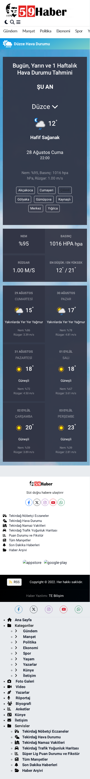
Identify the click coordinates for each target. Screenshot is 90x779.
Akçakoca (25, 190)
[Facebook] (28, 502)
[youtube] (63, 609)
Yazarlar (29, 664)
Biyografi (23, 703)
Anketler (22, 709)
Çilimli (65, 190)
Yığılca (53, 208)
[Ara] (12, 22)
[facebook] (18, 609)
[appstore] (32, 563)
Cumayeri (46, 190)
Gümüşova (43, 199)
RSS (16, 582)
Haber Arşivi (18, 550)
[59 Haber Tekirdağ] (46, 10)
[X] (37, 502)
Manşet (28, 31)
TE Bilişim (56, 596)
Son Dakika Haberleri (24, 545)
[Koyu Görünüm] (6, 22)
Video (20, 687)
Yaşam (28, 659)
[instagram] (49, 609)
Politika (45, 31)
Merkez (35, 208)
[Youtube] (53, 502)
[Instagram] (45, 502)
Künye (28, 670)
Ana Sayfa (23, 620)
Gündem (10, 31)
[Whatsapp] (61, 502)
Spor (79, 31)
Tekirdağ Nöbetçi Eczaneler (29, 516)
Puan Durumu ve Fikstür (26, 535)
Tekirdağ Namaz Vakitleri (27, 526)
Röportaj (22, 698)
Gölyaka (23, 199)
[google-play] (55, 563)
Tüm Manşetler (20, 540)
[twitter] (33, 609)
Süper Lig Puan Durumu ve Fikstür (51, 753)
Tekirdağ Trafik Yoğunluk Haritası (33, 530)
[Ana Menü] (18, 22)
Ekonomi (63, 31)
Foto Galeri (24, 681)
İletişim (29, 675)
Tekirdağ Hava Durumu (25, 521)
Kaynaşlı (64, 199)
